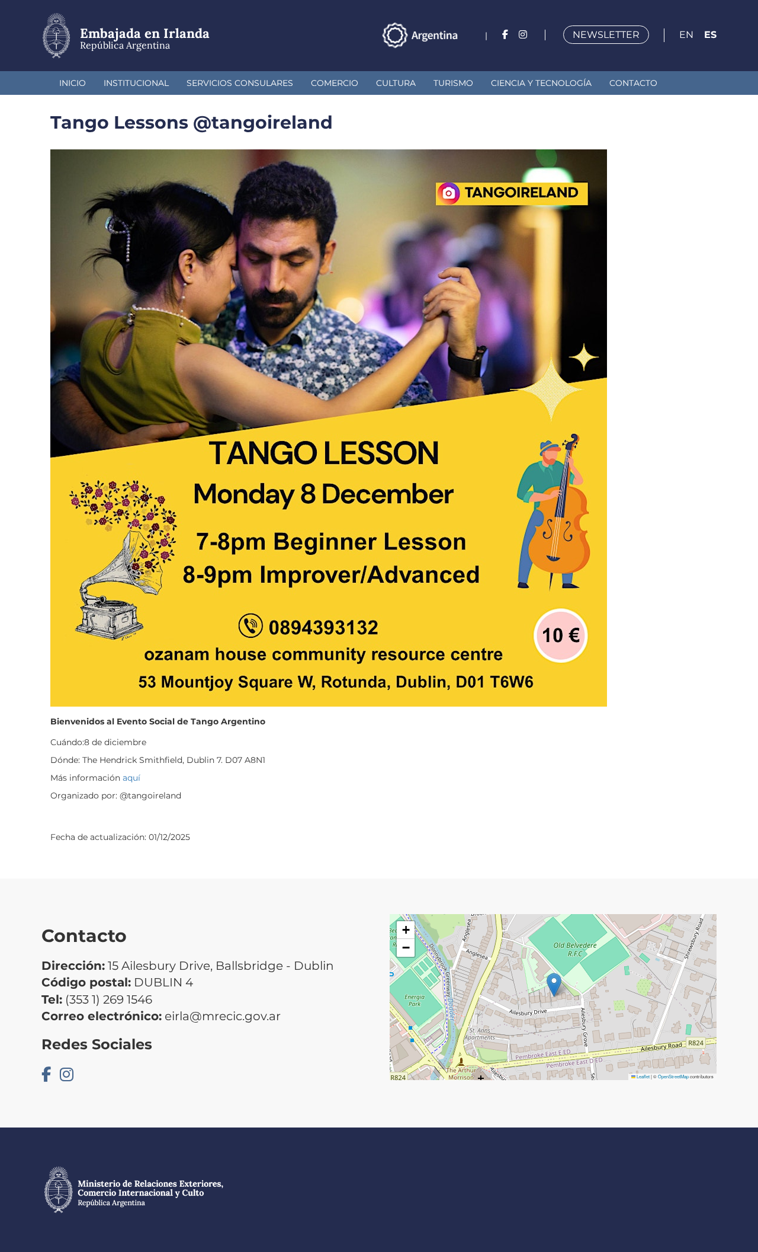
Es (710, 34)
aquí (131, 777)
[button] (554, 985)
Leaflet (642, 1076)
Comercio (334, 83)
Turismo (453, 83)
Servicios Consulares (240, 83)
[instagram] (523, 34)
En (686, 34)
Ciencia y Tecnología (541, 83)
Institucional (136, 83)
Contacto (633, 83)
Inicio (72, 83)
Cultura (396, 83)
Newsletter (606, 34)
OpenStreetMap (673, 1076)
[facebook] (505, 34)
